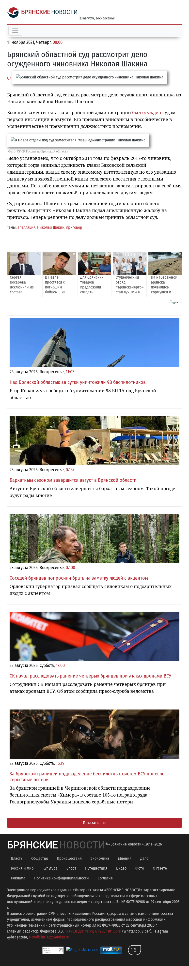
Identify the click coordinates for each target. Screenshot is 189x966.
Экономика (100, 858)
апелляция (26, 227)
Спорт (71, 868)
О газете (160, 868)
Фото (139, 868)
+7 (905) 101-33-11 (107, 931)
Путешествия (96, 868)
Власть (16, 858)
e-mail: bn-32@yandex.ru (49, 937)
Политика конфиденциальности (61, 878)
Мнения (124, 858)
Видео (121, 868)
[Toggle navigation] (15, 31)
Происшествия (69, 858)
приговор (74, 227)
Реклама (18, 878)
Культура (50, 868)
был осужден (146, 112)
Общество (39, 858)
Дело (144, 858)
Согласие (105, 878)
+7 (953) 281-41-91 (79, 931)
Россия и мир (22, 868)
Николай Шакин (50, 227)
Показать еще (94, 822)
